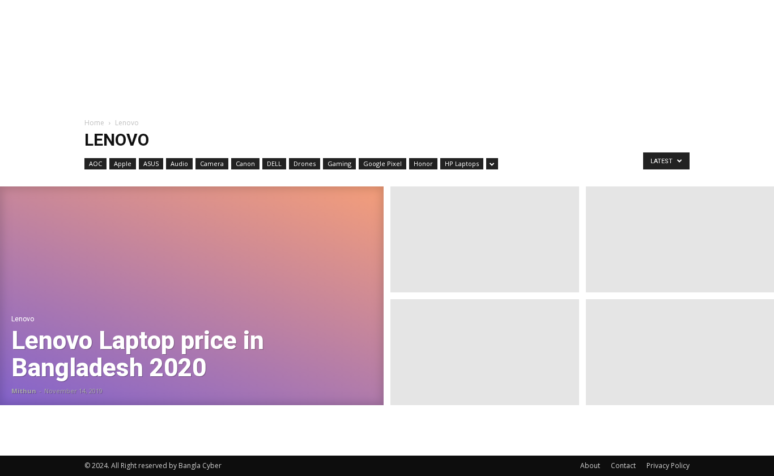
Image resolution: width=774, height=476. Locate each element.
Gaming (339, 163)
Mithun (23, 390)
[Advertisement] (387, 66)
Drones (305, 163)
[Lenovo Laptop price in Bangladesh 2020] (192, 295)
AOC (95, 163)
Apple (122, 163)
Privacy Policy (668, 465)
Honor (423, 163)
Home (94, 123)
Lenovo (22, 319)
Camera (212, 163)
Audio (179, 163)
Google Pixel (382, 163)
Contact (623, 465)
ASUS (151, 163)
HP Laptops (462, 163)
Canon (245, 163)
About (590, 465)
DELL (274, 163)
